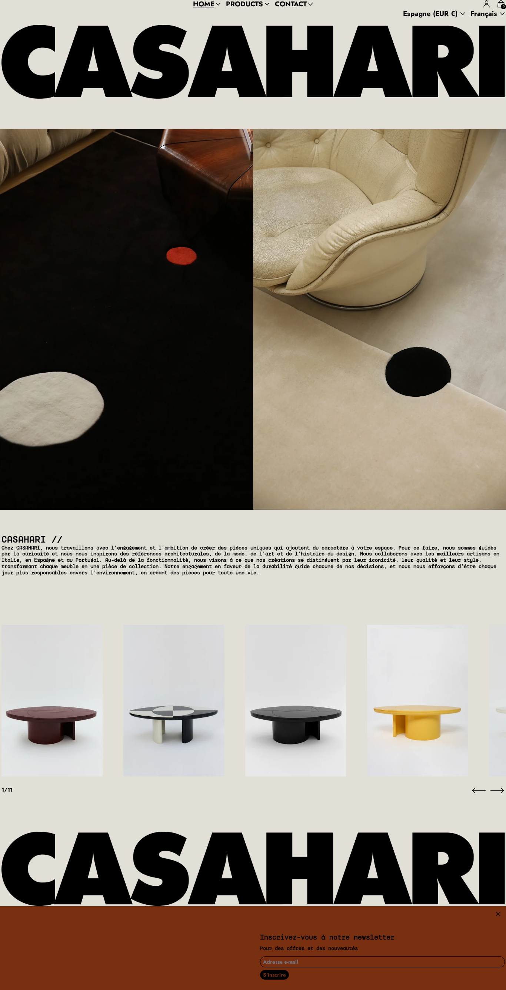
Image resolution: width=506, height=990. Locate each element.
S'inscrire (274, 975)
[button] (479, 791)
